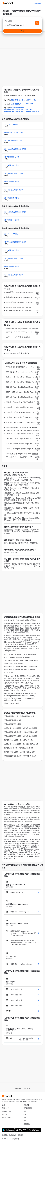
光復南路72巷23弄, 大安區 (13, 720)
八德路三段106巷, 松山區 (12, 744)
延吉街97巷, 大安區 (26, 740)
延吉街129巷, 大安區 (11, 740)
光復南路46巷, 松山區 (30, 728)
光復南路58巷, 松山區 (27, 716)
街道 (25, 1114)
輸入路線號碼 (28, 1108)
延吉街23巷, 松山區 (10, 748)
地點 (25, 1111)
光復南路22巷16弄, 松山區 (13, 756)
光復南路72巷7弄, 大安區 (12, 736)
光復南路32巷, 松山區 (30, 736)
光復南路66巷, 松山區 (11, 716)
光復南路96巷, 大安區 (30, 732)
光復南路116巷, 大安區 (27, 752)
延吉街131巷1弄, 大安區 (30, 744)
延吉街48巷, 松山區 (29, 756)
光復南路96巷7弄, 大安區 (12, 724)
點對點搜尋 (27, 1124)
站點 (25, 1117)
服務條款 (5, 1135)
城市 (25, 1120)
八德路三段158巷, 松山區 (12, 728)
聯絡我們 (20, 1135)
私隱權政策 (12, 1135)
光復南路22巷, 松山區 (26, 748)
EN (4, 1122)
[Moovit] (8, 3)
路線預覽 (37, 293)
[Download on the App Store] (21, 1130)
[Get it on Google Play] (8, 1130)
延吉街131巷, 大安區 (11, 752)
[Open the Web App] (34, 1130)
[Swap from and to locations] (37, 23)
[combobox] (22, 21)
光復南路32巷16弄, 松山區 (13, 732)
